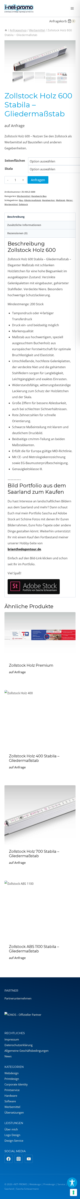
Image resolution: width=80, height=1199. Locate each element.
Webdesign (11, 1073)
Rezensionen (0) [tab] (17, 233)
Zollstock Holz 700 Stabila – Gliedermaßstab (34, 853)
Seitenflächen (15, 161)
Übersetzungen (14, 1112)
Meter (69, 200)
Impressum (11, 1039)
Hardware (10, 1095)
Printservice (12, 1090)
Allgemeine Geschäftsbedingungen (26, 1050)
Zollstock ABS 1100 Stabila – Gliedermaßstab (34, 948)
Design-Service (13, 1140)
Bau (21, 200)
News (8, 1056)
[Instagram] (19, 1159)
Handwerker (48, 200)
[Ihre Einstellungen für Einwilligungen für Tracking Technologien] (73, 1192)
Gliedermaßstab (32, 200)
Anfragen (38, 180)
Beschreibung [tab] (16, 216)
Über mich (11, 1129)
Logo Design (12, 1135)
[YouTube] (29, 1159)
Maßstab (60, 200)
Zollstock (23, 204)
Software (10, 1101)
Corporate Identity (16, 1084)
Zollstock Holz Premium (31, 665)
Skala (9, 169)
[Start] (5, 30)
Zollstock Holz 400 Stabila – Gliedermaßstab (34, 758)
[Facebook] (8, 1159)
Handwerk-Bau (39, 196)
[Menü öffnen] (72, 8)
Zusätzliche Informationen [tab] (24, 225)
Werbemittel (23, 196)
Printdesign (11, 1079)
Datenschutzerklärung (18, 1045)
